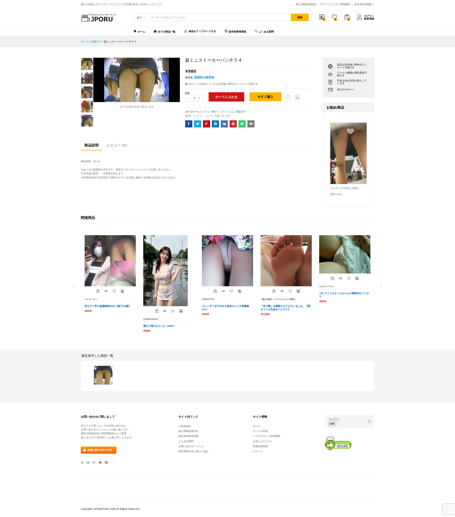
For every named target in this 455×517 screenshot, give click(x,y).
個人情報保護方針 (188, 431)
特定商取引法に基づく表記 (193, 451)
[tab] (91, 146)
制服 (217, 115)
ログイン (369, 15)
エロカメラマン (326, 286)
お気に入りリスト (263, 441)
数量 (187, 93)
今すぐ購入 (266, 97)
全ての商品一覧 (166, 31)
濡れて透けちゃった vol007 (159, 325)
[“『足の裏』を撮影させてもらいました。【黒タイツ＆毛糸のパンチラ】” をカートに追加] (274, 291)
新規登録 (369, 18)
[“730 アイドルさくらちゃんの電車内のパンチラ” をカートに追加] (333, 278)
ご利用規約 (184, 426)
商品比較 (298, 97)
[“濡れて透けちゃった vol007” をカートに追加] (157, 311)
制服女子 (241, 111)
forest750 (208, 299)
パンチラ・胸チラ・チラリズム (216, 111)
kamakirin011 (150, 319)
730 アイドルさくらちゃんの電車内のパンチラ (344, 295)
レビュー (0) (117, 145)
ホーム (141, 31)
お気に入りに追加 (288, 97)
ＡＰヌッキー (91, 299)
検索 (299, 17)
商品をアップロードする (202, 31)
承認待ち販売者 (204, 77)
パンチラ (197, 115)
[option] (87, 64)
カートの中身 (260, 431)
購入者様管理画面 (306, 4)
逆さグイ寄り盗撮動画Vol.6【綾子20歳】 (108, 306)
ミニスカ (208, 115)
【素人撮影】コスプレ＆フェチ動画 (278, 299)
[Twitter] (88, 463)
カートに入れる (226, 97)
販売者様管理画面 (188, 436)
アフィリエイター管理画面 (335, 4)
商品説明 (91, 145)
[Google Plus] (94, 463)
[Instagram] (106, 463)
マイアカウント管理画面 (266, 436)
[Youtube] (100, 463)
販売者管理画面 (363, 4)
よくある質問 (266, 31)
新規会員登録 (260, 446)
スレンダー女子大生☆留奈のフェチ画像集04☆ (225, 308)
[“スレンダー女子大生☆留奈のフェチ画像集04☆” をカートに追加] (215, 291)
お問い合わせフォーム (190, 446)
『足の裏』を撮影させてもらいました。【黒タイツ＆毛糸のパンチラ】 (285, 308)
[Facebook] (82, 463)
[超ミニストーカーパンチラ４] (188, 123)
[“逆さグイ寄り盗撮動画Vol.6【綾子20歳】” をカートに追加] (98, 291)
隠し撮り (226, 115)
